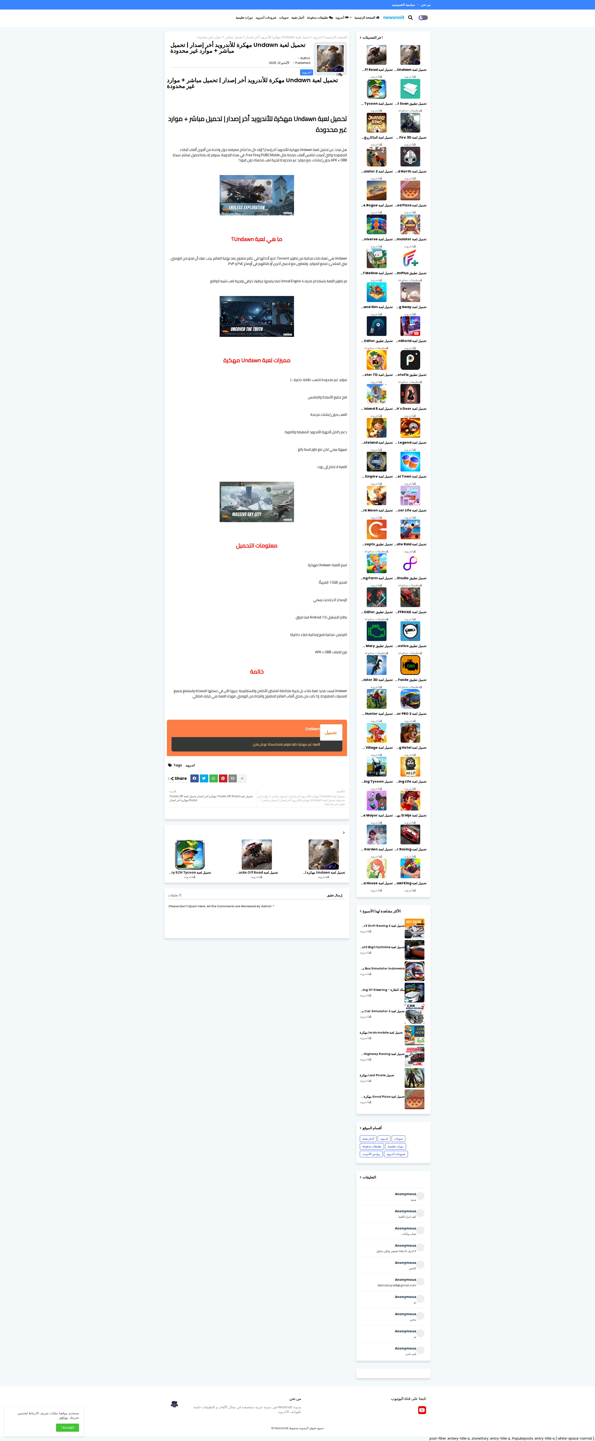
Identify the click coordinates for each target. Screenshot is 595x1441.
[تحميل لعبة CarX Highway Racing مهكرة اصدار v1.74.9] (414, 1057)
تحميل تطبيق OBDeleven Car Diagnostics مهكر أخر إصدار (409, 646)
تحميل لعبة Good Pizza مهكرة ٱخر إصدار (382, 1097)
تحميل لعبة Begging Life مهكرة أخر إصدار (409, 781)
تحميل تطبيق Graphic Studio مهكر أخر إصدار (409, 578)
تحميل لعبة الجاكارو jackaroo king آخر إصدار (376, 137)
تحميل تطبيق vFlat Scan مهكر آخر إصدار (409, 103)
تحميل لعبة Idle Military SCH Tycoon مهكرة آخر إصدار (189, 873)
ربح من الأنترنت (371, 1154)
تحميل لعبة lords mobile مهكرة (381, 1033)
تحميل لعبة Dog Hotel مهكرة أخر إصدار (409, 747)
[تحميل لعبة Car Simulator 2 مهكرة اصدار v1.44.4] (414, 1014)
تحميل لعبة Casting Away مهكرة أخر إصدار (409, 307)
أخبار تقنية (297, 17)
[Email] (232, 778)
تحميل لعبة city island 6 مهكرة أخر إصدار (376, 409)
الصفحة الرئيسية (365, 17)
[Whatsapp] (213, 778)
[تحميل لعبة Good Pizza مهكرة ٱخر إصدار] (414, 1099)
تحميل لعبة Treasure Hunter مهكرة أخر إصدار (376, 714)
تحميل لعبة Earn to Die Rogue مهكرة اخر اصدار (376, 205)
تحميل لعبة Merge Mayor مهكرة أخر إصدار (376, 815)
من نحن (425, 5)
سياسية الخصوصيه (403, 5)
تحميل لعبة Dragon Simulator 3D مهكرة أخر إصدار (376, 680)
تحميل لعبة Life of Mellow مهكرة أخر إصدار (376, 273)
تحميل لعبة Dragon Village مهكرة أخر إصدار (376, 747)
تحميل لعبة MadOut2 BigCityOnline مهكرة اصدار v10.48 (382, 947)
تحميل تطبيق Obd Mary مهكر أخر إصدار (376, 646)
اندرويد (317, 37)
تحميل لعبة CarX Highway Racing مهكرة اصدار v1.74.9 (382, 1054)
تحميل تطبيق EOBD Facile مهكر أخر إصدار (409, 680)
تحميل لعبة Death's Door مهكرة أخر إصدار (409, 409)
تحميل (331, 732)
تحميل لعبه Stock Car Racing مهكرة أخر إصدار (409, 849)
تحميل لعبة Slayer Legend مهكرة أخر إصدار (409, 442)
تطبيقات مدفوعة (318, 17)
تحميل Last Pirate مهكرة (377, 1075)
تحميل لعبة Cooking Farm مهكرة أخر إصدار (376, 578)
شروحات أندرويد (266, 17)
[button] (413, 17)
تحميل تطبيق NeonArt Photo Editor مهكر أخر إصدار (376, 612)
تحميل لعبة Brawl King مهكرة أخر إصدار (409, 883)
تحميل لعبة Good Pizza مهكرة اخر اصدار (409, 205)
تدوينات (284, 17)
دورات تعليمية (244, 17)
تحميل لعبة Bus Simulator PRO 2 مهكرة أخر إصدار (409, 714)
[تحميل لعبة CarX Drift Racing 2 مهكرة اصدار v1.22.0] (414, 928)
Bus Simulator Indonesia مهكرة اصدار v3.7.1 (382, 968)
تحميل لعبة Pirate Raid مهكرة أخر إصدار (409, 544)
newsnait (393, 17)
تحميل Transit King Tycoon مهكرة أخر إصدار (376, 781)
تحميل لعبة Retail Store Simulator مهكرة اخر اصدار (409, 239)
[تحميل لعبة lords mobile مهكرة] (414, 1035)
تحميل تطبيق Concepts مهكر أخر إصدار (376, 544)
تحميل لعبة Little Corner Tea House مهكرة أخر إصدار (376, 883)
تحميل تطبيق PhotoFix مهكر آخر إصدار (409, 375)
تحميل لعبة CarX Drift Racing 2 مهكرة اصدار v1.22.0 (382, 926)
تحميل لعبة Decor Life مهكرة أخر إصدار (409, 510)
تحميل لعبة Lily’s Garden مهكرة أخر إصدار (376, 849)
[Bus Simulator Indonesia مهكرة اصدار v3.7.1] (414, 971)
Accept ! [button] (67, 1427)
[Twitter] (204, 778)
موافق (63, 1417)
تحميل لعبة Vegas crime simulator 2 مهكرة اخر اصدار (376, 171)
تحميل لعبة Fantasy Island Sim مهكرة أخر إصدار (376, 307)
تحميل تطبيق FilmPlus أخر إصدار (409, 273)
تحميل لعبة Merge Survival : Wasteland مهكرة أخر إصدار (376, 442)
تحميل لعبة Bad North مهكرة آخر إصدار (409, 171)
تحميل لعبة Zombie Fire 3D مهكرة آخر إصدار (409, 137)
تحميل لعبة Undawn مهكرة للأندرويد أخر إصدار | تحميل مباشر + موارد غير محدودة (323, 873)
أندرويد (340, 17)
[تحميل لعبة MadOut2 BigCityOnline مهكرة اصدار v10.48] (414, 950)
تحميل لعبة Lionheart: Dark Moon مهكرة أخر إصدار (376, 510)
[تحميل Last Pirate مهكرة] (414, 1078)
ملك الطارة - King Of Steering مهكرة (382, 990)
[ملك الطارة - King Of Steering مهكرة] (414, 992)
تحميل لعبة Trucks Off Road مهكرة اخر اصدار (256, 873)
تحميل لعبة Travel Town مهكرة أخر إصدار (409, 476)
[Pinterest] (223, 778)
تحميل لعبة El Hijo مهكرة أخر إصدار (409, 815)
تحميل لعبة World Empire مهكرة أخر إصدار (376, 476)
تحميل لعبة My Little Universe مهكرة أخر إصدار (376, 239)
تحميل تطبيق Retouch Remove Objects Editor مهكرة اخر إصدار (376, 341)
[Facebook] (194, 778)
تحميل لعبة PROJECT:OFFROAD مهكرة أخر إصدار (409, 612)
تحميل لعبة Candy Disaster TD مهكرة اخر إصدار (376, 375)
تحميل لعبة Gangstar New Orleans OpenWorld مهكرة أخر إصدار (409, 341)
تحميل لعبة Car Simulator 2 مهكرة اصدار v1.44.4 (382, 1011)
